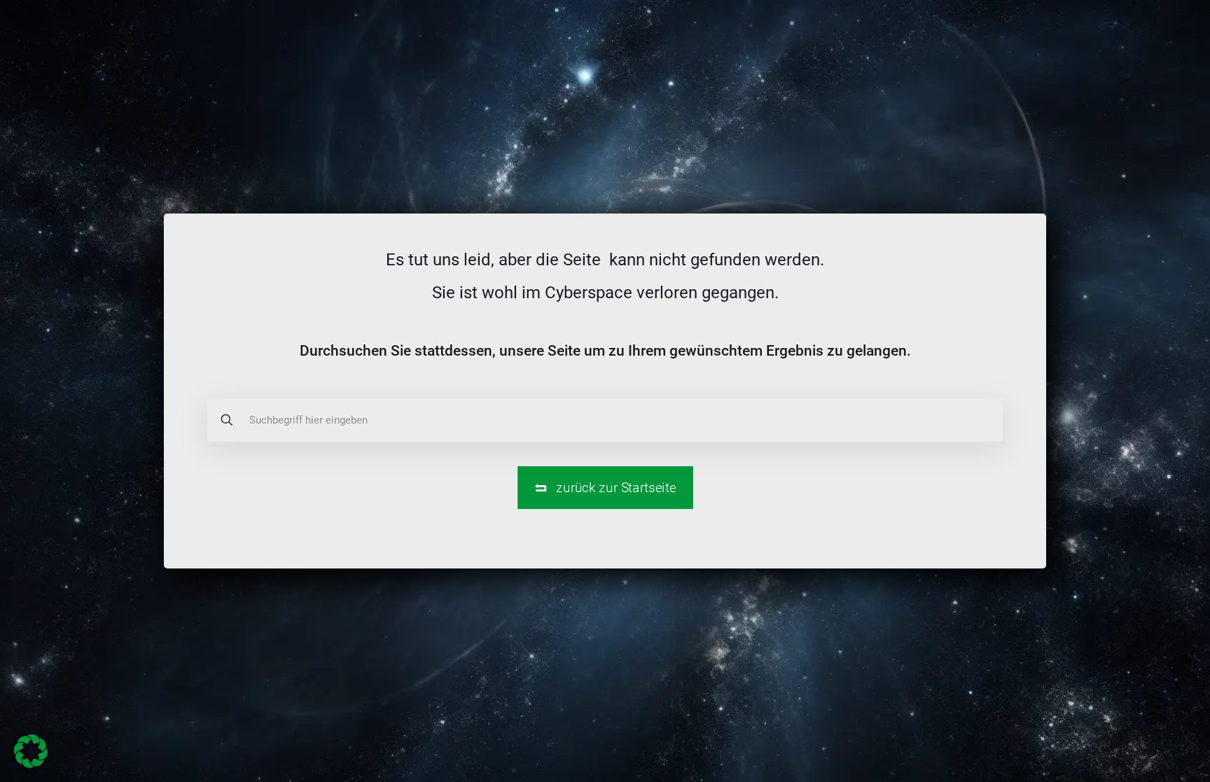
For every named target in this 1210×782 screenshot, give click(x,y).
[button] (31, 751)
